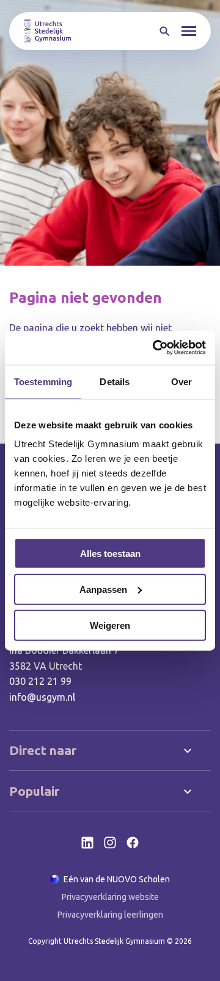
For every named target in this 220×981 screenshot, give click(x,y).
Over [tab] (181, 381)
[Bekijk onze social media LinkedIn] (87, 843)
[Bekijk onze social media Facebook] (133, 843)
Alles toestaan (110, 553)
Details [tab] (115, 381)
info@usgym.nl (42, 697)
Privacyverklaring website (110, 897)
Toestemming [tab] (43, 381)
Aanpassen (103, 589)
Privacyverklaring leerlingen (110, 914)
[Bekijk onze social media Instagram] (110, 843)
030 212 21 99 (40, 681)
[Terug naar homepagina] (47, 31)
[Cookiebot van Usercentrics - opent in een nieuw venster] (155, 348)
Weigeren (110, 625)
